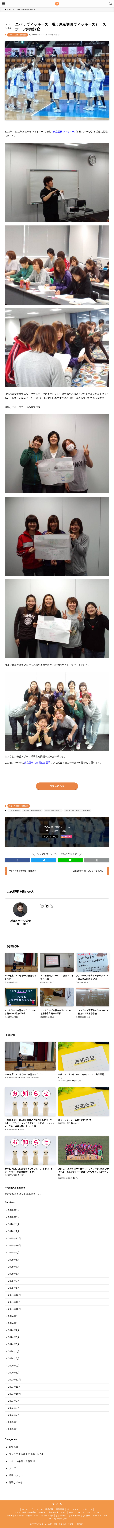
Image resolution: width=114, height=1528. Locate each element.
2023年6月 (14, 1422)
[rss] (60, 1504)
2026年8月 (14, 1210)
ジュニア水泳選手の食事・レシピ (26, 1454)
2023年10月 (14, 1394)
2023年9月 (14, 1401)
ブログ (12, 1468)
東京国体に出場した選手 (37, 762)
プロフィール (36, 1509)
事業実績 (60, 1509)
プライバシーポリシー (57, 1519)
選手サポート (16, 1482)
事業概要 (49, 1509)
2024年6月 (14, 1337)
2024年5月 (14, 1344)
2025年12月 (14, 1238)
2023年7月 (14, 1415)
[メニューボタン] (3, 3)
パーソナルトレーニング (79, 1512)
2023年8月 (14, 1408)
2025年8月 (14, 1259)
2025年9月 (14, 1252)
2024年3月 (14, 1358)
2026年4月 (14, 1224)
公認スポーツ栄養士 (53, 810)
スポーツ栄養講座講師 (32, 810)
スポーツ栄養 (14, 810)
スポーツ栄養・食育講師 (18, 35)
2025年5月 (14, 1273)
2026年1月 (14, 1231)
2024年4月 (14, 1351)
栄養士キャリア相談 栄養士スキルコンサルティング (30, 1515)
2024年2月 (14, 1365)
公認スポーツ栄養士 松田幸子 (77, 810)
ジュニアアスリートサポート (79, 1509)
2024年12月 (14, 1295)
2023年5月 (14, 1429)
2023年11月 (14, 1387)
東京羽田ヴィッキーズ (65, 131)
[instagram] (52, 906)
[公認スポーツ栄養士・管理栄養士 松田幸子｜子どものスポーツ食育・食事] (57, 3)
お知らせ (13, 1447)
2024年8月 (14, 1323)
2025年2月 (14, 1281)
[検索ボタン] (110, 3)
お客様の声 (61, 1515)
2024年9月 (14, 1316)
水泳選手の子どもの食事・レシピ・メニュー (88, 1515)
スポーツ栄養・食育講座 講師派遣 (30, 1512)
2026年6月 (14, 1217)
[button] (17, 860)
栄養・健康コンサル (57, 1512)
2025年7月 (14, 1266)
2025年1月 (14, 1288)
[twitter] (47, 906)
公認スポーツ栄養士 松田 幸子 (20, 922)
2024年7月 (14, 1330)
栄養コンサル (16, 1475)
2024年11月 (14, 1302)
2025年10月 (14, 1245)
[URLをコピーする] (97, 860)
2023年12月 (14, 1379)
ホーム (25, 1509)
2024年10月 (14, 1309)
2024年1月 (14, 1372)
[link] (42, 906)
